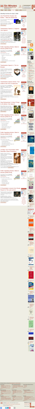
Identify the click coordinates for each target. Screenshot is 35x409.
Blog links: (22, 18)
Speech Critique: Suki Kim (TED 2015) (17, 390)
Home (20, 5)
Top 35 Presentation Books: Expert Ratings (29, 392)
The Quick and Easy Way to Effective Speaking (32, 179)
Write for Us (20, 7)
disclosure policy (18, 404)
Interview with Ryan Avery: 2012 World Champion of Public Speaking (28, 396)
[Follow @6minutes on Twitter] (34, 7)
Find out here (10, 89)
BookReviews (21, 10)
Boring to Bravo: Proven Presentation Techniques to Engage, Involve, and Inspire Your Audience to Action (32, 229)
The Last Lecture (24, 203)
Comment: (22, 134)
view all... (1, 388)
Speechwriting (24, 35)
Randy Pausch (24, 199)
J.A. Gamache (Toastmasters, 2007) (31, 70)
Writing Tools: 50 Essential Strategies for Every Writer (32, 317)
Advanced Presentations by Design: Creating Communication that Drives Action (32, 242)
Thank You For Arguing (31, 255)
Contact (20, 6)
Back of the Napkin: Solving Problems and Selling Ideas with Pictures (32, 204)
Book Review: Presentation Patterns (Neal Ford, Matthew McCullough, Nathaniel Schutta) (6, 399)
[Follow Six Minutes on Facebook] (32, 7)
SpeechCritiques (17, 10)
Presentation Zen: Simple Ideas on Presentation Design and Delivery (32, 292)
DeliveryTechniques (9, 10)
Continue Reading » (3, 25)
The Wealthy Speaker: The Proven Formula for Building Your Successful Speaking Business (32, 156)
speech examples (24, 39)
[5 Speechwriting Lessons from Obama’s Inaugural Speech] (30, 59)
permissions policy (8, 404)
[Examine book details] (31, 93)
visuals (24, 26)
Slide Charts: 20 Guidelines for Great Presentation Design (5, 396)
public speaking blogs (23, 54)
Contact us (11, 405)
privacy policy (13, 404)
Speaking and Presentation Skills (10, 7)
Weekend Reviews (23, 138)
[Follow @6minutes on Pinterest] (33, 406)
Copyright (8, 402)
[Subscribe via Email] (30, 403)
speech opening (24, 202)
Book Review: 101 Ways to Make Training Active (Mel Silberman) (5, 386)
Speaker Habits (24, 109)
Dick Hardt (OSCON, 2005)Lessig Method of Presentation (31, 78)
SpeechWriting (6, 10)
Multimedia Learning (32, 84)
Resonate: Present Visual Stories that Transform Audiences (32, 133)
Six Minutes (10, 5)
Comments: (22, 17)
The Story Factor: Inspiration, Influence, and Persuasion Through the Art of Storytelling (32, 305)
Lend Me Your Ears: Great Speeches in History (32, 330)
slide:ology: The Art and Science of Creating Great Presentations (32, 96)
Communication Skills (24, 157)
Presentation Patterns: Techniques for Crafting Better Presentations (32, 170)
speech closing (24, 38)
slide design (23, 25)
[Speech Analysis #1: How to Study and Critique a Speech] (30, 55)
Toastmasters (23, 91)
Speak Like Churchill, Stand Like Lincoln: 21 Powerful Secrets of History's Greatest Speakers (32, 120)
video (23, 204)
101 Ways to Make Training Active (32, 341)
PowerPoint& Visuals (13, 10)
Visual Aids (23, 22)
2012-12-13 (25, 385)
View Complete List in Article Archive (15, 383)
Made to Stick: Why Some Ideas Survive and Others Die (32, 216)
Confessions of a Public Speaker (31, 107)
